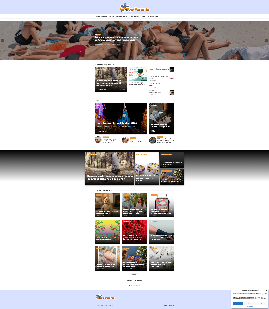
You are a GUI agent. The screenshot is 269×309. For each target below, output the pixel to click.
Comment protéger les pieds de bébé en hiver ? (107, 212)
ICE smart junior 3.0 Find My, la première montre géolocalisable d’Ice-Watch (161, 211)
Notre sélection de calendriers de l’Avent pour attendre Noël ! (133, 264)
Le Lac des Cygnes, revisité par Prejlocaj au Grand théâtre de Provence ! (159, 69)
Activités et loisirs (101, 16)
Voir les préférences (261, 303)
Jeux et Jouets (135, 16)
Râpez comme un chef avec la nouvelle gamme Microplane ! (161, 264)
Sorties (111, 16)
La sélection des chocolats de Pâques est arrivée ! (106, 239)
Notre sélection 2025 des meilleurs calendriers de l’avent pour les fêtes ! (171, 180)
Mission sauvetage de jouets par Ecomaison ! (137, 84)
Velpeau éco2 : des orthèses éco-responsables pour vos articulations (161, 238)
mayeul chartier (102, 131)
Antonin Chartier (102, 89)
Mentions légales (250, 306)
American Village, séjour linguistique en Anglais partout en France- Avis (116, 38)
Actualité (97, 34)
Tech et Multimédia (152, 16)
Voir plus (134, 274)
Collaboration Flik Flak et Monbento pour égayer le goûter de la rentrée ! (133, 211)
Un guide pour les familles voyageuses (160, 125)
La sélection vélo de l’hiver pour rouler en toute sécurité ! (161, 84)
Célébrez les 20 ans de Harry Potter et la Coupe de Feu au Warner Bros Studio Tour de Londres (165, 141)
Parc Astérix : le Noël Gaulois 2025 (117, 123)
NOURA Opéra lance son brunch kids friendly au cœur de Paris (158, 91)
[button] (266, 290)
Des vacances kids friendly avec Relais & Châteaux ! (137, 140)
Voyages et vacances (122, 16)
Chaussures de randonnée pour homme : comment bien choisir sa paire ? (109, 83)
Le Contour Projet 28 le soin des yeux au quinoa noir (106, 265)
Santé (143, 16)
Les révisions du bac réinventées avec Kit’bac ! (158, 77)
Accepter (238, 303)
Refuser (249, 303)
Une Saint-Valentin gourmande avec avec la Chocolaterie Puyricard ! (132, 238)
